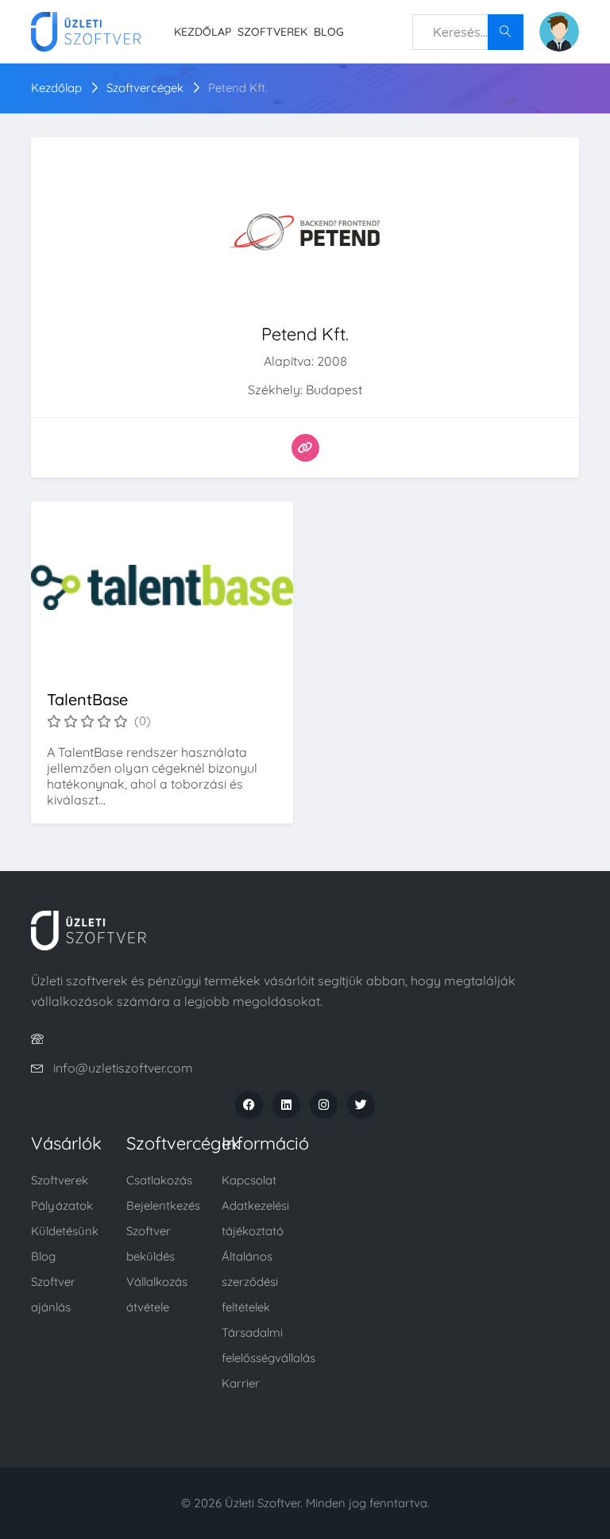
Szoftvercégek (144, 87)
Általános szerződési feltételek (250, 1281)
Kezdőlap (202, 32)
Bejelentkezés (163, 1205)
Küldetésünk (64, 1230)
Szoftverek (272, 32)
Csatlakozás (159, 1180)
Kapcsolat (249, 1180)
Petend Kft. (238, 87)
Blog (329, 32)
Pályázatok (62, 1205)
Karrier (241, 1383)
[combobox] (467, 32)
